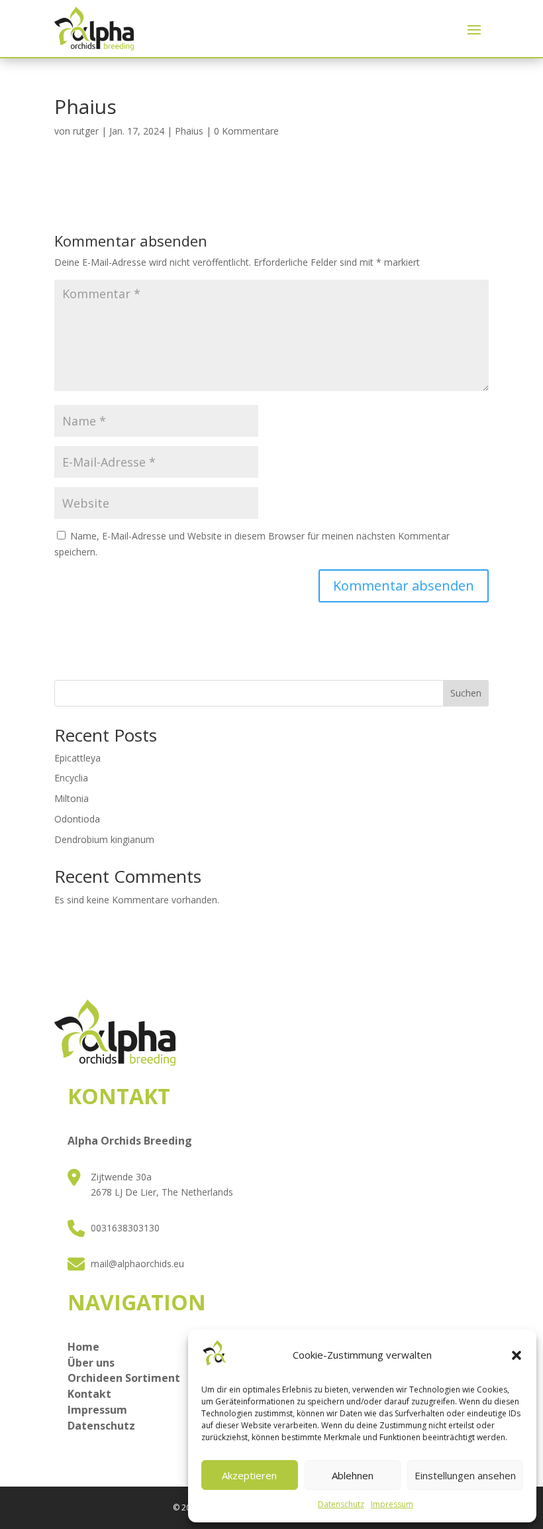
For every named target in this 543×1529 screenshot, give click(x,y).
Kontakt (89, 1394)
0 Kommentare (246, 131)
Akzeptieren (249, 1475)
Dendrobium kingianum (104, 839)
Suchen (465, 693)
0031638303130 (125, 1227)
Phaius (189, 131)
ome (87, 1346)
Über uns (91, 1362)
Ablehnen (352, 1475)
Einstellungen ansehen (465, 1475)
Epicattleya (77, 758)
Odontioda (77, 819)
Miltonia (71, 798)
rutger (86, 131)
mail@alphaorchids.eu (137, 1263)
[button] (516, 1355)
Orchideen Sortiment (124, 1378)
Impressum (392, 1504)
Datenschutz (341, 1504)
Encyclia (71, 777)
